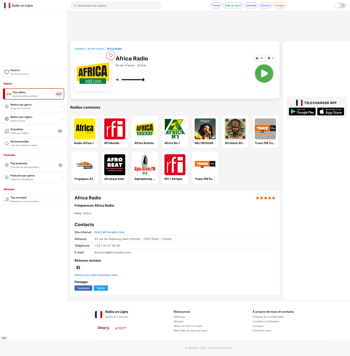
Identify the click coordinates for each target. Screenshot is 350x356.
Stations (79, 48)
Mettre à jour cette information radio (96, 275)
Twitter (101, 288)
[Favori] (110, 55)
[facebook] (78, 267)
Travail (216, 5)
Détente (265, 5)
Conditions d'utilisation (265, 321)
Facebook (83, 288)
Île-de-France (96, 48)
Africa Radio (114, 48)
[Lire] (264, 73)
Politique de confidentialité (268, 316)
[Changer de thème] (340, 5)
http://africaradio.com (109, 232)
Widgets (179, 321)
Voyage (279, 5)
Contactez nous (261, 330)
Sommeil (251, 5)
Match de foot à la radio (188, 325)
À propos (257, 325)
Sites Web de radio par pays (190, 330)
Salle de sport (233, 5)
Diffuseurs (180, 316)
